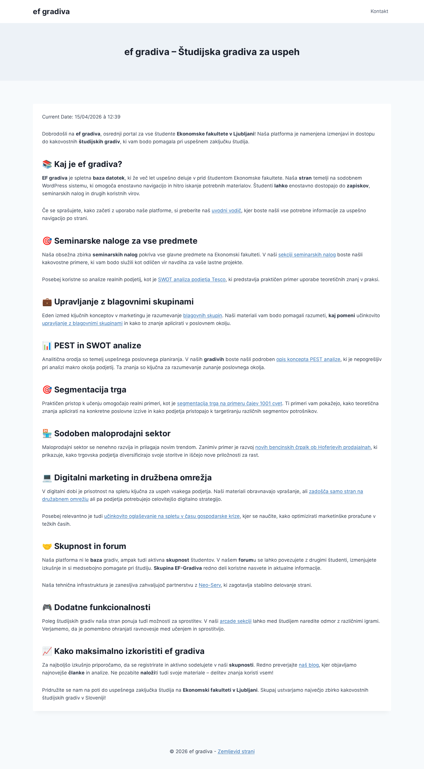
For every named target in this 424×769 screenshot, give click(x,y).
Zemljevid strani (236, 751)
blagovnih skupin (202, 315)
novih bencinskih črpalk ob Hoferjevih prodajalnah (313, 447)
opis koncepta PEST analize (308, 359)
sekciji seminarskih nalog (307, 254)
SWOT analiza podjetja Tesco (192, 279)
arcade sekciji (236, 621)
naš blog (309, 665)
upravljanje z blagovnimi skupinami (82, 323)
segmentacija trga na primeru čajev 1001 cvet (229, 403)
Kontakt (379, 11)
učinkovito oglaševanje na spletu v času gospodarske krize (172, 516)
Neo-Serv (210, 585)
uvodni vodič (226, 210)
